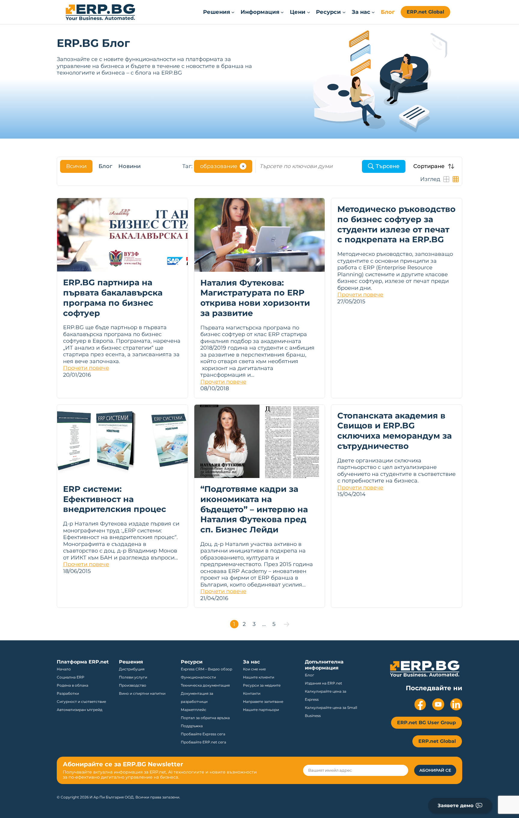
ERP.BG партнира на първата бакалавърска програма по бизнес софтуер (112, 297)
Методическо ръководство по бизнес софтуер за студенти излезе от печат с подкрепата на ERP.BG (396, 224)
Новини (129, 166)
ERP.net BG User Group (426, 722)
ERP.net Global (425, 12)
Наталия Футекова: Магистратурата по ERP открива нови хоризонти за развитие (255, 298)
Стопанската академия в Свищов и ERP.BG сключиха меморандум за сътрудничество (394, 431)
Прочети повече (86, 368)
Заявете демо (455, 805)
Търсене (387, 166)
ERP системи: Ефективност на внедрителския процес (114, 499)
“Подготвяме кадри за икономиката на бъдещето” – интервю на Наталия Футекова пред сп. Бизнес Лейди (254, 509)
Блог (105, 166)
